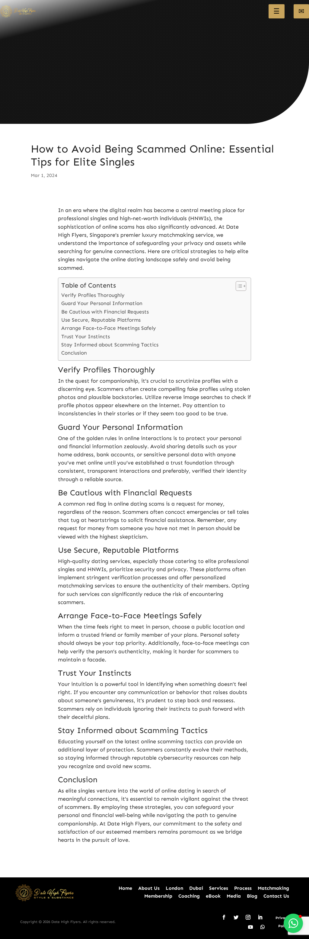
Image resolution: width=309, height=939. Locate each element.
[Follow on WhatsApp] (262, 927)
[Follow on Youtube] (250, 927)
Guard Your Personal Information (101, 303)
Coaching (189, 896)
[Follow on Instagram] (248, 917)
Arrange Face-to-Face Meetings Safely (108, 328)
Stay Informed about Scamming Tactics (109, 345)
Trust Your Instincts (85, 336)
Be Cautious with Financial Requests (105, 312)
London (174, 888)
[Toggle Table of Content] (238, 286)
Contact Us (276, 896)
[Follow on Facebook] (224, 917)
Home (125, 888)
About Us (149, 888)
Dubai (196, 888)
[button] (293, 923)
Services (218, 888)
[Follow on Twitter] (236, 917)
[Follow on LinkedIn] (260, 917)
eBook (213, 896)
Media (234, 896)
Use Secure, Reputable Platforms (101, 320)
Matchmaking (273, 888)
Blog (252, 896)
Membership (158, 896)
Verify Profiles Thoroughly (93, 295)
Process (243, 888)
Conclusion (74, 353)
